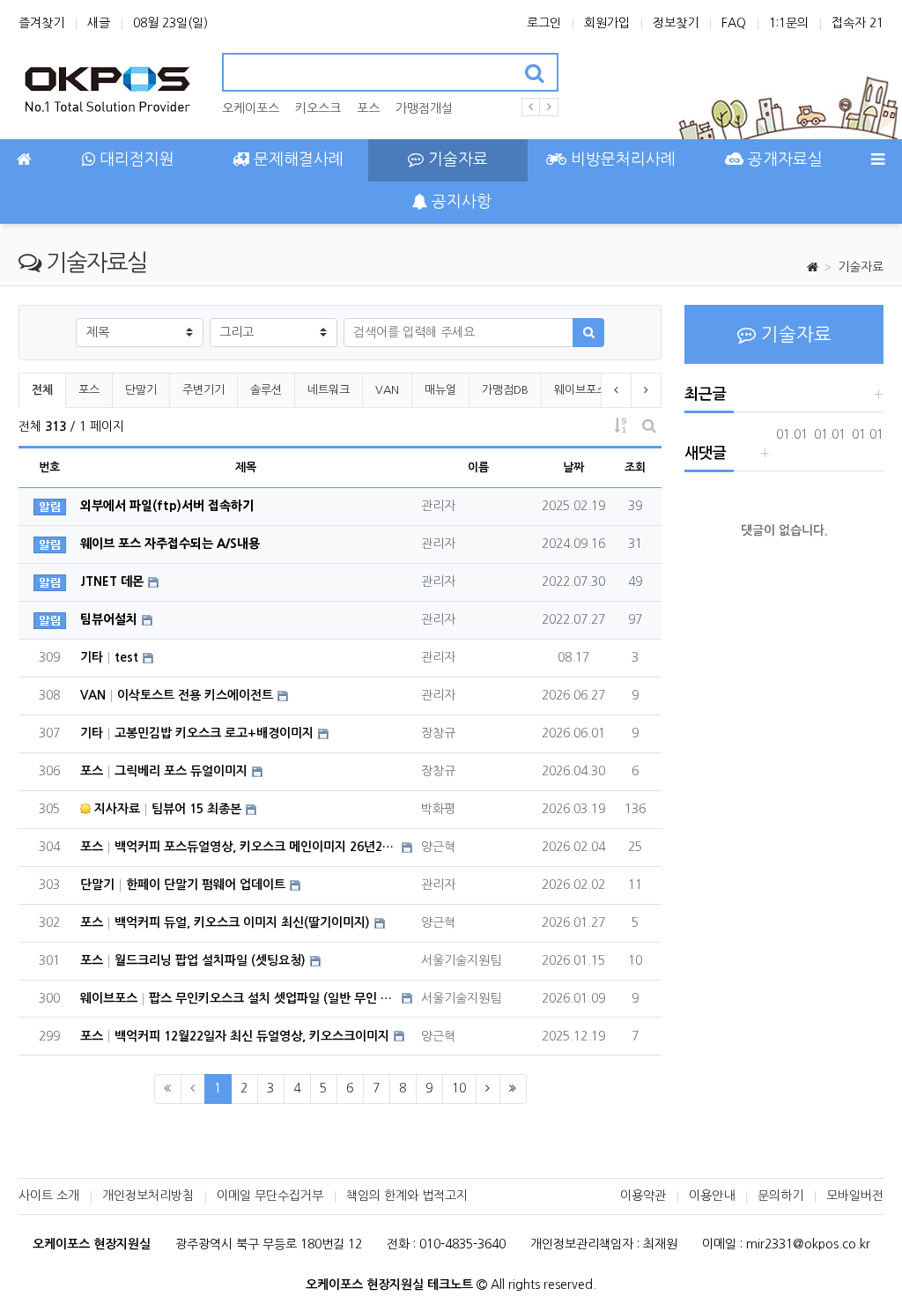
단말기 (141, 390)
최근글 (705, 394)
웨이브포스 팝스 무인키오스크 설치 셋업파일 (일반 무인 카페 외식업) (238, 998)
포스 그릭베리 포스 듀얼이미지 (164, 771)
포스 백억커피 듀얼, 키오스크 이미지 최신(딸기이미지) (225, 922)
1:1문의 (789, 23)
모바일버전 (855, 1195)
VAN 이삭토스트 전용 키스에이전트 (176, 695)
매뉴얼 (440, 390)
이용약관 (643, 1195)
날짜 (573, 467)
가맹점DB (505, 390)
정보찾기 (676, 23)
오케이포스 (250, 108)
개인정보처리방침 (148, 1195)
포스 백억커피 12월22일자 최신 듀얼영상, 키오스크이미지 (234, 1036)
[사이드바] (878, 160)
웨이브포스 (580, 390)
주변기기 (203, 390)
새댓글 (705, 453)
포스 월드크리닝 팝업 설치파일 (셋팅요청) (193, 960)
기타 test (109, 657)
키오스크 (318, 108)
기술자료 (861, 267)
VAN (387, 390)
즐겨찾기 (41, 23)
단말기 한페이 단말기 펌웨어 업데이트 (182, 884)
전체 (42, 390)
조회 (635, 467)
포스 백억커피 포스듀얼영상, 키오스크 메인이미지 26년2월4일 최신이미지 (238, 847)
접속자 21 (858, 23)
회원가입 (607, 23)
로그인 (544, 23)
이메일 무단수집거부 (270, 1195)
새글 (98, 23)
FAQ (733, 23)
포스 (368, 108)
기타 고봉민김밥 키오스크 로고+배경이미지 (197, 733)
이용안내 (712, 1195)
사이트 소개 (48, 1195)
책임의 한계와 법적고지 (407, 1195)
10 (459, 1088)
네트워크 (328, 390)
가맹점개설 (424, 108)
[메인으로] (24, 160)
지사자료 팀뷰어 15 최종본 (166, 809)
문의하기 (780, 1195)
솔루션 (266, 390)
